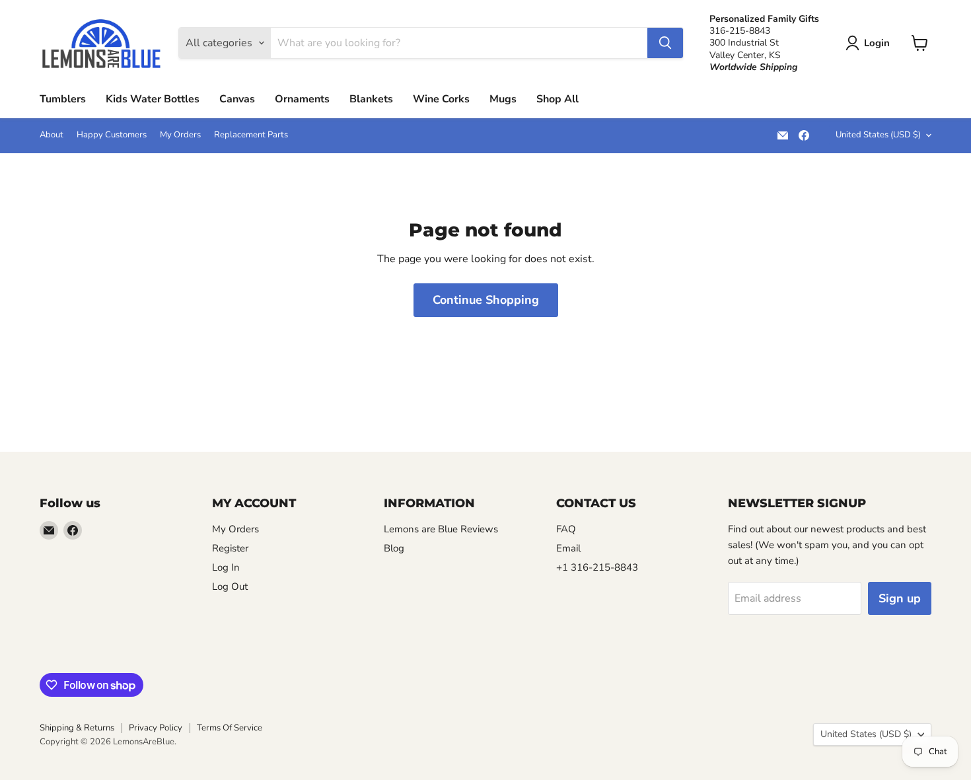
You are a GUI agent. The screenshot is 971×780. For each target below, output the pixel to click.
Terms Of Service (229, 728)
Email (568, 548)
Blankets (371, 99)
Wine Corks (441, 99)
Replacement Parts (251, 135)
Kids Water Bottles (152, 99)
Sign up (900, 598)
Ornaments (302, 99)
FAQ (566, 529)
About (51, 135)
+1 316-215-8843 (597, 567)
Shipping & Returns (77, 728)
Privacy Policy (155, 728)
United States (878, 135)
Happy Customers (112, 135)
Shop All (557, 99)
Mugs (503, 99)
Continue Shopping (486, 300)
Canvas (237, 99)
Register (230, 548)
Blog (394, 548)
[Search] (665, 43)
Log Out (230, 586)
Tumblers (63, 99)
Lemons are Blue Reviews (441, 529)
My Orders (180, 135)
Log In (226, 567)
